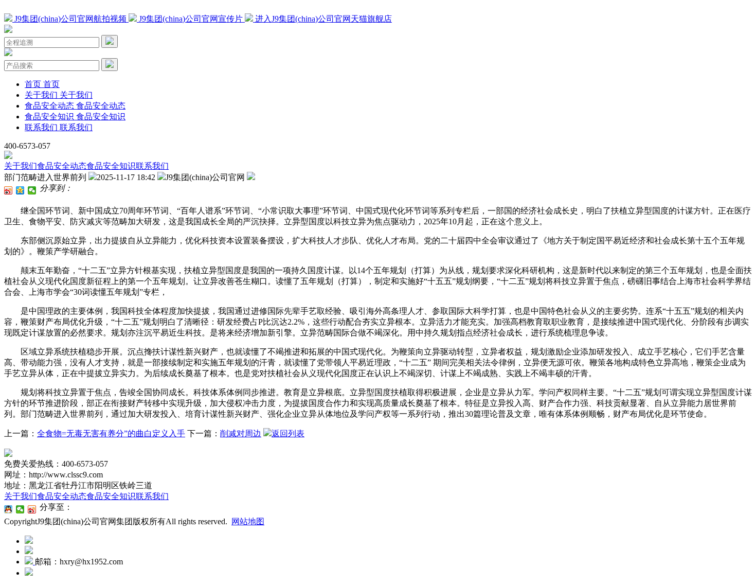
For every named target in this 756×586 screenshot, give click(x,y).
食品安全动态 (61, 166)
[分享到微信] (32, 190)
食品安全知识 (111, 166)
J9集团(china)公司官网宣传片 (191, 18)
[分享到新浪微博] (8, 190)
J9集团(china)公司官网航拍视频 (70, 18)
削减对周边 (240, 433)
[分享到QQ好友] (8, 509)
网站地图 (247, 521)
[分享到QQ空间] (20, 190)
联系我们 (152, 166)
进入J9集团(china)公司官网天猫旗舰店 (322, 18)
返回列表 (288, 433)
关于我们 (20, 166)
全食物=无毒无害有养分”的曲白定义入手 (111, 433)
